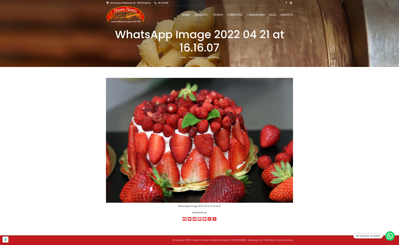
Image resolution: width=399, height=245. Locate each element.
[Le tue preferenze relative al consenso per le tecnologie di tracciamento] (5, 240)
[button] (390, 236)
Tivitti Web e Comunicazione (278, 240)
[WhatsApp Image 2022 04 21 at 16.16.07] (199, 140)
